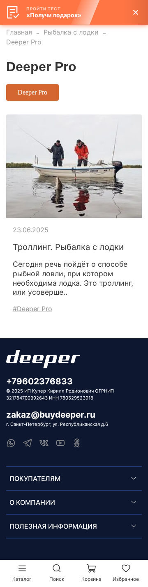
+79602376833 (39, 381)
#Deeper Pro (32, 309)
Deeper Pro (32, 92)
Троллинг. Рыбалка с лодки (68, 247)
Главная (19, 32)
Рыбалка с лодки (71, 32)
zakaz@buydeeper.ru (50, 414)
